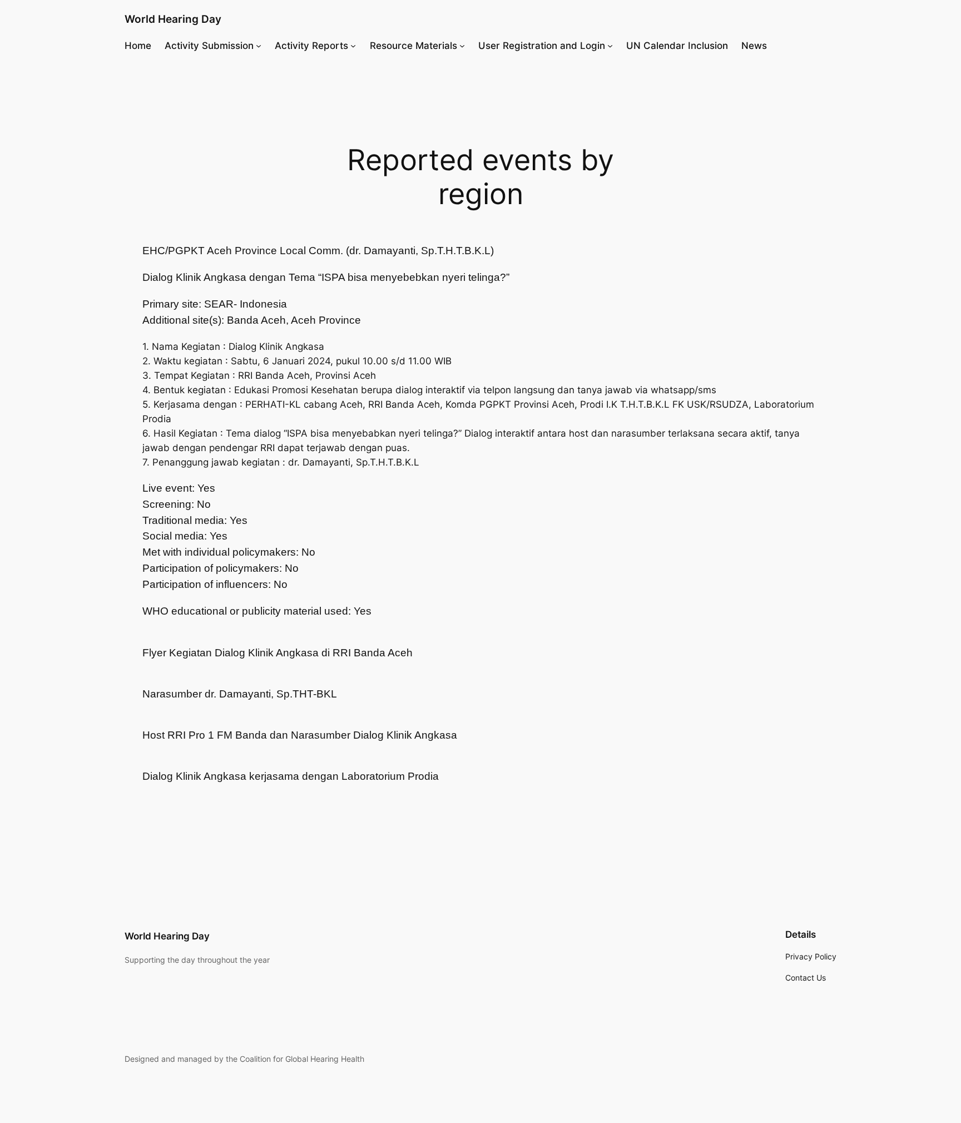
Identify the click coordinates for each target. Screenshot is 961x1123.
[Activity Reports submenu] (353, 45)
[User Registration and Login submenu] (610, 45)
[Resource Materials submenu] (462, 45)
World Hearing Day (173, 19)
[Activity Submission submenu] (258, 45)
